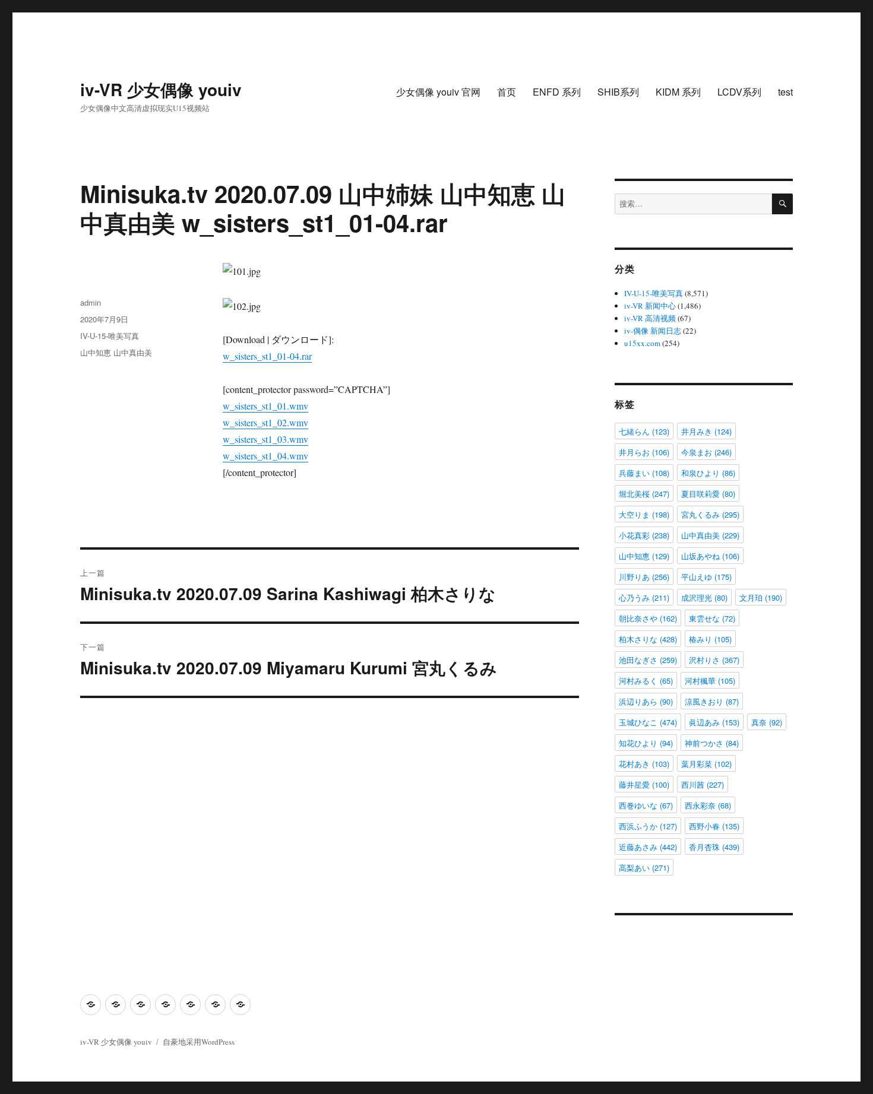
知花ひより (646, 743)
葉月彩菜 (706, 763)
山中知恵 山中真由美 (116, 352)
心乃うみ (644, 597)
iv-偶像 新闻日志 (652, 330)
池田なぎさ (648, 659)
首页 (506, 92)
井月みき (706, 431)
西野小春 (714, 826)
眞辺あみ (714, 722)
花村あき (644, 763)
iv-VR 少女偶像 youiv (161, 89)
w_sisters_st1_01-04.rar (267, 356)
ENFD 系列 (557, 92)
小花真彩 (644, 535)
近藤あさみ (648, 846)
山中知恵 (644, 556)
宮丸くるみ (710, 514)
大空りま (644, 514)
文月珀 (760, 597)
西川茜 (702, 784)
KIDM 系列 (678, 92)
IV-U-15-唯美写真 (109, 335)
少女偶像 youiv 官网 (438, 92)
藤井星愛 (644, 784)
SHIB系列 (618, 92)
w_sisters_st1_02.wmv (265, 422)
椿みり (710, 639)
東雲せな (712, 618)
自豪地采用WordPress (199, 1041)
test (785, 92)
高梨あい (644, 867)
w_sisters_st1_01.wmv (265, 405)
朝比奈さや (648, 618)
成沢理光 (704, 597)
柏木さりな (648, 639)
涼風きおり (712, 701)
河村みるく (646, 680)
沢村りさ (714, 659)
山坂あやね (710, 556)
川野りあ (644, 576)
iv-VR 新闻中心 (650, 305)
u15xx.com (642, 343)
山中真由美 (710, 535)
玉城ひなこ (648, 722)
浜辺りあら (646, 701)
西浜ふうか (648, 826)
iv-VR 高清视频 (650, 318)
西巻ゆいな (646, 805)
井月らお (644, 452)
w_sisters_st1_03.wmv (265, 439)
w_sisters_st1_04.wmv (265, 455)
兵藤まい (644, 472)
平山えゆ (706, 576)
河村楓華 (710, 680)
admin (90, 302)
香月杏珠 (714, 846)
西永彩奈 (708, 805)
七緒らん (644, 431)
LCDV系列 (739, 92)
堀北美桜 (644, 493)
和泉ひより (708, 472)
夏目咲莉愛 (708, 493)
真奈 (766, 722)
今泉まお (706, 452)
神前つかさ (712, 743)
